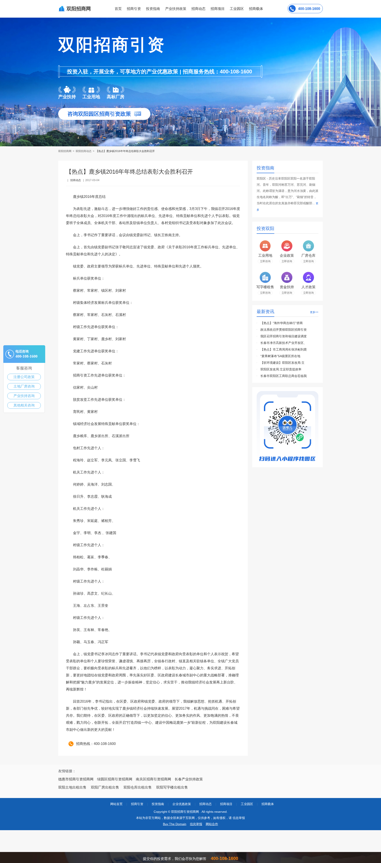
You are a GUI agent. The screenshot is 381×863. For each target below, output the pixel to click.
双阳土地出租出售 (72, 787)
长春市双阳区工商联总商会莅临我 (283, 376)
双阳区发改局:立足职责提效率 (280, 369)
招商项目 (218, 9)
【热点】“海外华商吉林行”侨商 (281, 323)
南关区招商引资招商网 (153, 779)
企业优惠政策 (181, 804)
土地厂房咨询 (24, 386)
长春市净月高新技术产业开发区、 (283, 343)
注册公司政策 (24, 377)
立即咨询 (265, 261)
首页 (118, 9)
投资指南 (153, 9)
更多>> (314, 312)
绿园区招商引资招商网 (114, 779)
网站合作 (212, 824)
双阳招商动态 (84, 151)
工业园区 (237, 9)
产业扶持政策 (175, 9)
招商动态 (198, 9)
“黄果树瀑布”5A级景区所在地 (280, 356)
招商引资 (134, 9)
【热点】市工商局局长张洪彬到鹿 (283, 349)
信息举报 (196, 824)
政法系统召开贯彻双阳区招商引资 (283, 329)
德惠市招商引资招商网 (75, 779)
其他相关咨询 (24, 405)
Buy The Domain (174, 824)
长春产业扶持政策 (189, 779)
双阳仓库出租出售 (137, 787)
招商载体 (267, 804)
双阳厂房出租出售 (105, 787)
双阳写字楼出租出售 (172, 787)
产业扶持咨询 (24, 396)
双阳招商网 (65, 151)
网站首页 (116, 804)
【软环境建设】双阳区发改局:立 (282, 362)
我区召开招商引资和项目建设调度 (283, 336)
